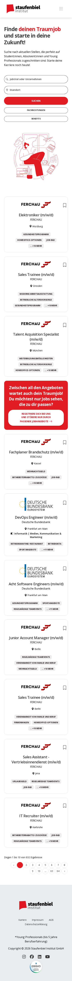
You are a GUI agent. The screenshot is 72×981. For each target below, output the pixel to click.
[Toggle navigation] (61, 8)
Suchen (36, 100)
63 (51, 871)
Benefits (36, 118)
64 (58, 871)
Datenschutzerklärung (36, 924)
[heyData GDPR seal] (36, 966)
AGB (51, 919)
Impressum (37, 919)
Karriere (22, 919)
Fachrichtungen (36, 110)
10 (39, 871)
